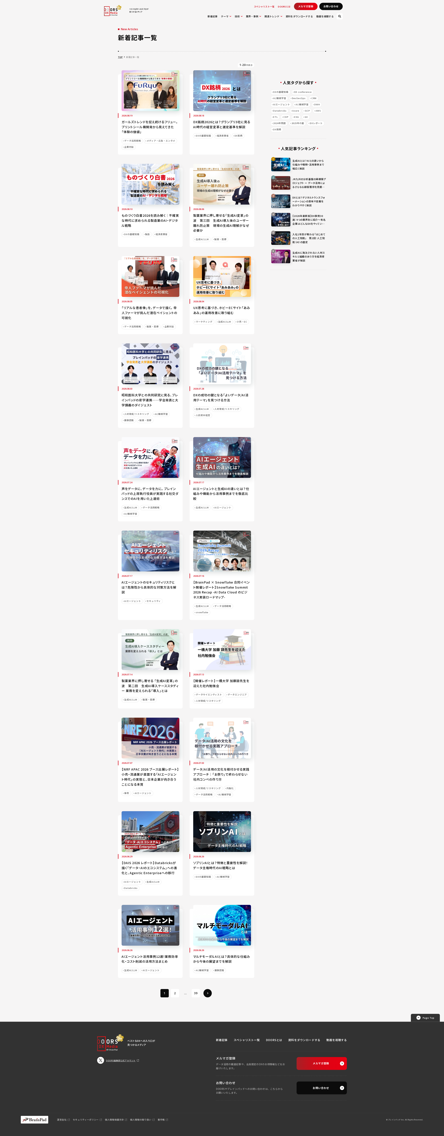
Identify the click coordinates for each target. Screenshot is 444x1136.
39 (196, 993)
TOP (120, 57)
